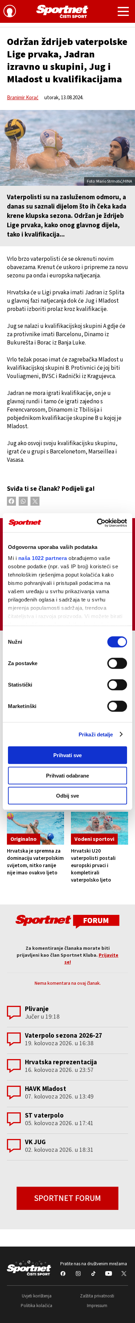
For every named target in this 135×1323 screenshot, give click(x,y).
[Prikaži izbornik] (123, 12)
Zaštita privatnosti (97, 1296)
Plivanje (37, 1009)
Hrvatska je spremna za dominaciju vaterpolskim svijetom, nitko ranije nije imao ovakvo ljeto (35, 861)
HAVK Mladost (45, 1089)
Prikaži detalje (96, 734)
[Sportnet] (62, 11)
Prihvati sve (67, 755)
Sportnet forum (67, 1198)
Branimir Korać (22, 97)
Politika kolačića (36, 1306)
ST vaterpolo (44, 1115)
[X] (34, 501)
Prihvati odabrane (67, 775)
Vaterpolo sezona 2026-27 (63, 1035)
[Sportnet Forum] (67, 921)
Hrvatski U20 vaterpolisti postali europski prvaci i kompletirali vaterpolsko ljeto (93, 865)
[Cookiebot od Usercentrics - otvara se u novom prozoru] (97, 522)
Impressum (97, 1306)
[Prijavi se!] (9, 12)
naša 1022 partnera (42, 558)
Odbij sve (67, 796)
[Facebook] (11, 501)
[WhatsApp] (23, 501)
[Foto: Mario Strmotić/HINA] (67, 148)
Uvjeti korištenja (37, 1296)
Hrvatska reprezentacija (61, 1062)
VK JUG (35, 1142)
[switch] (117, 663)
